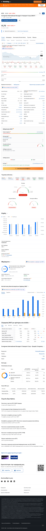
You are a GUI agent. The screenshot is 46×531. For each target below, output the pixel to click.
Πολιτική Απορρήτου (16, 523)
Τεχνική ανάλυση (6, 175)
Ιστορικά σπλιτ (25, 40)
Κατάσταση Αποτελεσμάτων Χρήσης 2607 (14, 286)
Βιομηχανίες (42, 353)
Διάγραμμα (9, 37)
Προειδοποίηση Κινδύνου (25, 523)
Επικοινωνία (26, 492)
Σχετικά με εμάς (27, 487)
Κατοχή (3, 363)
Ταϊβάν (43, 358)
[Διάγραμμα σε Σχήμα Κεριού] (2, 43)
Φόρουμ (34, 37)
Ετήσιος (3, 292)
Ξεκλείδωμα (41, 72)
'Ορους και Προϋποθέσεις (6, 523)
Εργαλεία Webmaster (5, 492)
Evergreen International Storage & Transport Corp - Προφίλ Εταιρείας (22, 346)
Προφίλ (8, 40)
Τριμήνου (8, 292)
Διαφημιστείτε (27, 490)
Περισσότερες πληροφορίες (23, 31)
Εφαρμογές (3, 487)
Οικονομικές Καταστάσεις (19, 37)
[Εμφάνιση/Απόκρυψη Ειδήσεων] (27, 43)
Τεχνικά (29, 37)
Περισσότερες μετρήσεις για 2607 (37, 84)
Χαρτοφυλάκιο (4, 490)
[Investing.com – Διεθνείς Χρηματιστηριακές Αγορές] (7, 1)
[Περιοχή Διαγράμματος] (4, 43)
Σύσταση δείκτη (32, 40)
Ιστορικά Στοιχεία (19, 40)
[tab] (3, 179)
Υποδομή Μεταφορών (40, 351)
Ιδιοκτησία (12, 40)
